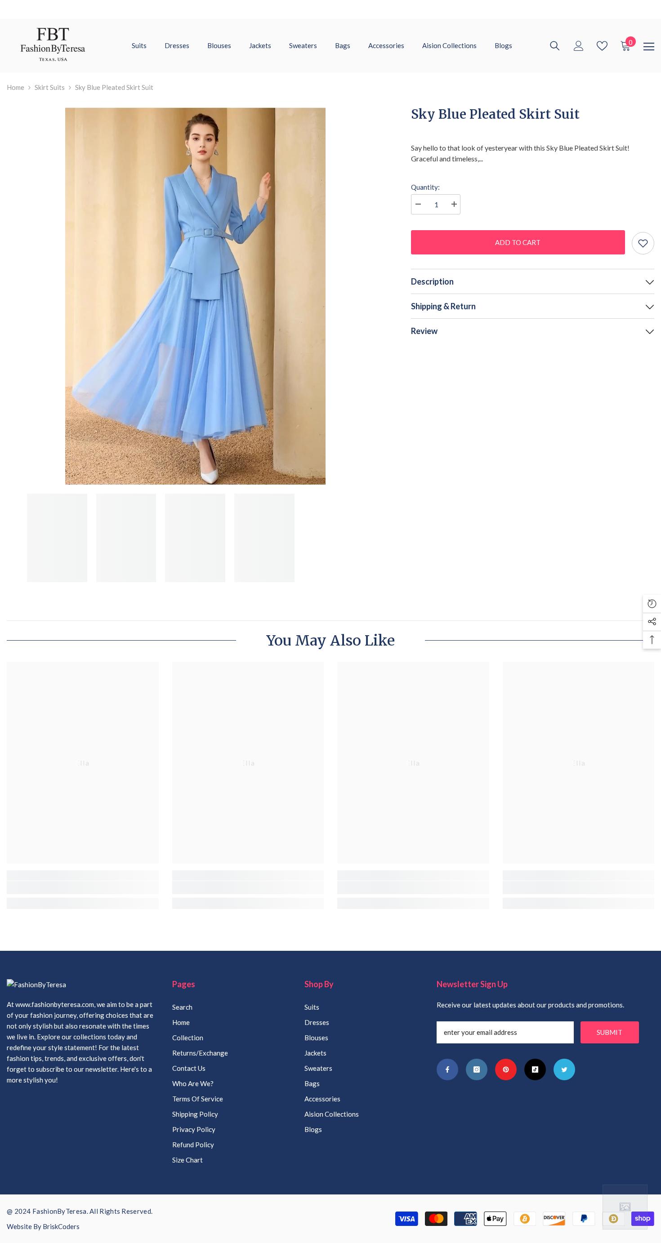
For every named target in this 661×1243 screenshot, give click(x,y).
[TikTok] (535, 1069)
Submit (609, 1032)
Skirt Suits (50, 87)
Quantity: (425, 187)
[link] (83, 887)
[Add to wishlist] (643, 243)
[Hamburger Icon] (648, 46)
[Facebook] (447, 1069)
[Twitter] (564, 1069)
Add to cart (517, 242)
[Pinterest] (506, 1069)
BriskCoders (61, 1226)
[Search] (555, 46)
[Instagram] (476, 1069)
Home (15, 87)
